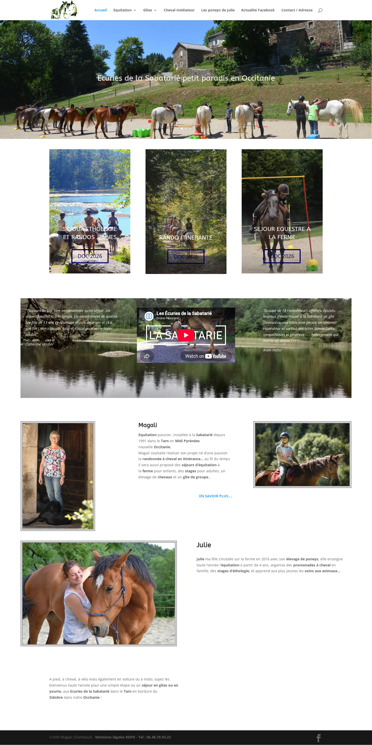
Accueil (100, 10)
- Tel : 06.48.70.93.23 (153, 737)
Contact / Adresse (297, 10)
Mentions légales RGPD (115, 737)
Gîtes (147, 10)
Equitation (122, 10)
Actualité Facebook (258, 10)
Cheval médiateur (179, 10)
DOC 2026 (90, 256)
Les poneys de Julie (218, 10)
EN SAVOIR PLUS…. (214, 496)
